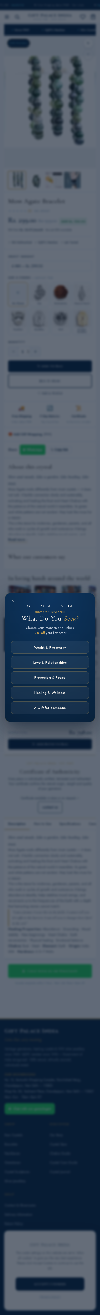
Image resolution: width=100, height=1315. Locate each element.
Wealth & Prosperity (50, 647)
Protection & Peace (49, 677)
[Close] (12, 600)
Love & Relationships (50, 662)
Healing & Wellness (49, 692)
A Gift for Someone (50, 707)
